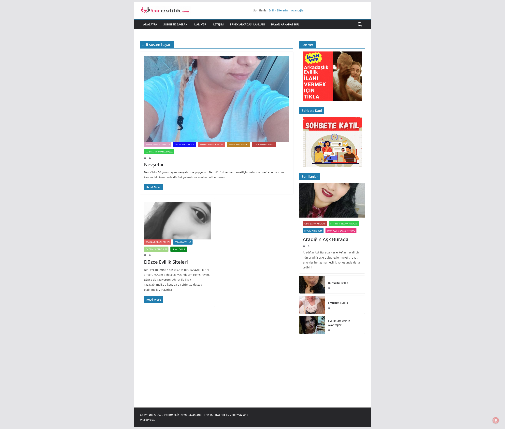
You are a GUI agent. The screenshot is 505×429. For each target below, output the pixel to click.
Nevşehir (154, 164)
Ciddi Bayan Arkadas (264, 144)
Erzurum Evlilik (338, 303)
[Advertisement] (332, 364)
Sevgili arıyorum (313, 230)
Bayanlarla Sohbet (239, 144)
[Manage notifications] (496, 420)
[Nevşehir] (216, 99)
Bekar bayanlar (183, 242)
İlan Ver (200, 24)
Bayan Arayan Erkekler (158, 144)
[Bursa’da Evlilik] (312, 284)
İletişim (218, 24)
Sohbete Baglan (175, 24)
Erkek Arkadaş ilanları (247, 24)
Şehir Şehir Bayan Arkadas (159, 151)
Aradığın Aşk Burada (326, 239)
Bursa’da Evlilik (338, 283)
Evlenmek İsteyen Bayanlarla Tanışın (188, 415)
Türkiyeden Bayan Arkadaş (341, 230)
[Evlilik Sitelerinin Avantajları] (312, 325)
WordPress (147, 420)
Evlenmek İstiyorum (156, 249)
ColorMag (236, 415)
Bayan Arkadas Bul (285, 24)
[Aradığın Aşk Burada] (332, 200)
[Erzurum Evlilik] (312, 305)
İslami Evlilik (178, 249)
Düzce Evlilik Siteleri (166, 262)
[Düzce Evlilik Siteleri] (177, 220)
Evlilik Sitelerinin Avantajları (286, 10)
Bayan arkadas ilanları (211, 144)
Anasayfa (150, 24)
